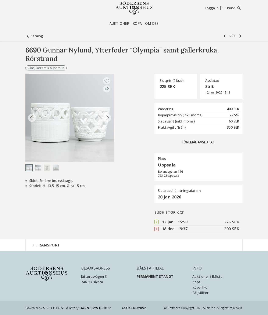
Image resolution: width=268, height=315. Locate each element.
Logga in (212, 8)
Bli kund (228, 8)
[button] (34, 36)
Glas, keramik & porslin (46, 68)
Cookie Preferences (134, 307)
